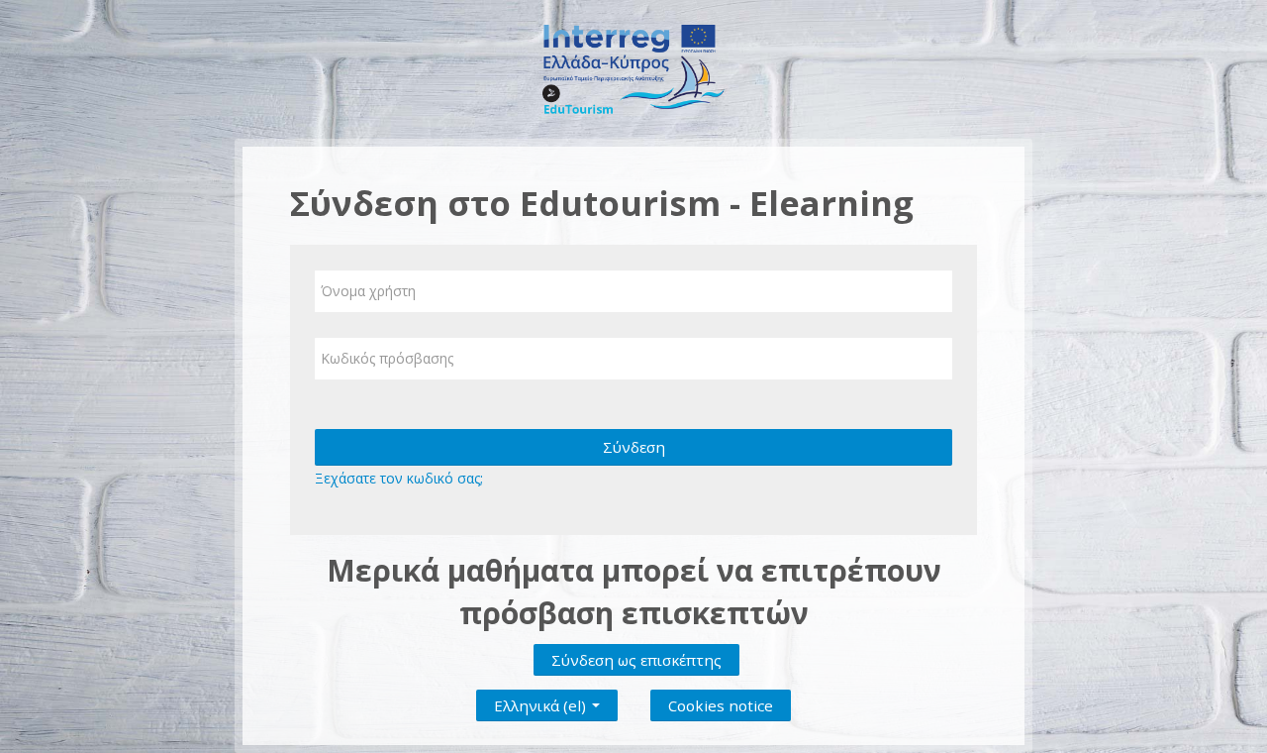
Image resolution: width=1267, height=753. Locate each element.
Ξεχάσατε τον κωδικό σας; (399, 478)
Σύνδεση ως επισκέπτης (636, 660)
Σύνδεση (634, 447)
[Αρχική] (634, 67)
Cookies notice (720, 705)
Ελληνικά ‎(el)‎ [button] (542, 701)
